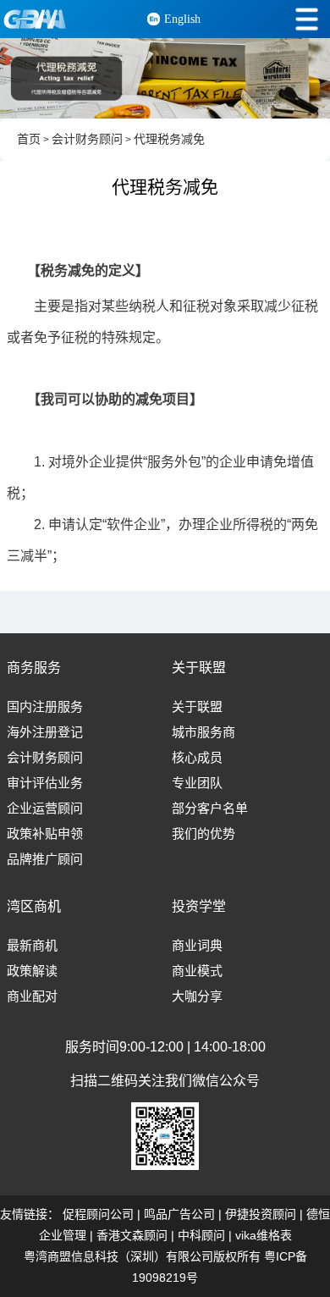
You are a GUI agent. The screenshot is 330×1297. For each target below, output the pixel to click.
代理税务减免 (169, 139)
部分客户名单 (210, 808)
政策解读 (32, 971)
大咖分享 (197, 996)
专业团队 (197, 783)
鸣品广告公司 (179, 1214)
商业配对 (32, 996)
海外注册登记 (45, 732)
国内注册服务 (45, 707)
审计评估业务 (45, 783)
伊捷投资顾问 (260, 1214)
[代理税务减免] (165, 78)
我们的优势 (203, 834)
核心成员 (197, 757)
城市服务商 (203, 732)
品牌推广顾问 (45, 859)
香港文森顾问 (132, 1235)
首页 (29, 139)
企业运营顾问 (45, 808)
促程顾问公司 (98, 1214)
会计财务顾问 (87, 139)
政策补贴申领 (45, 834)
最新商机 (32, 945)
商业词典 (197, 945)
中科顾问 (201, 1235)
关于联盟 (197, 707)
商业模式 (197, 971)
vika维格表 (263, 1235)
